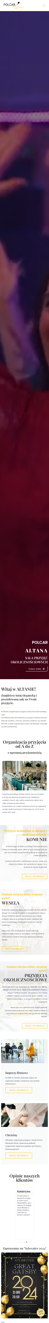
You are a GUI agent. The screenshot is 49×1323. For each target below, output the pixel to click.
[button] (3, 1213)
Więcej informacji (18, 1090)
